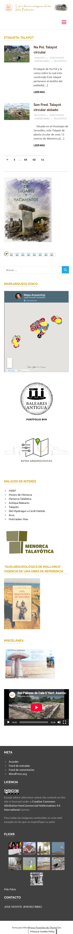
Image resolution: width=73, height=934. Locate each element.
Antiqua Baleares (19, 502)
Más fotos (10, 889)
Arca (11, 515)
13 (34, 159)
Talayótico (60, 60)
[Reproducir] (8, 722)
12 (25, 159)
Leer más (39, 92)
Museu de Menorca (20, 494)
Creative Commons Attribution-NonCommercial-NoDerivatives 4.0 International (32, 805)
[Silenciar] (59, 722)
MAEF (12, 490)
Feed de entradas (19, 765)
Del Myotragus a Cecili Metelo (27, 510)
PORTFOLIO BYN (36, 419)
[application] (36, 707)
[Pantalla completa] (64, 722)
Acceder (14, 761)
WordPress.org (18, 773)
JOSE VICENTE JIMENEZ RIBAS (23, 906)
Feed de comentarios (21, 769)
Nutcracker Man (18, 519)
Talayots (14, 506)
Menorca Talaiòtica (20, 498)
